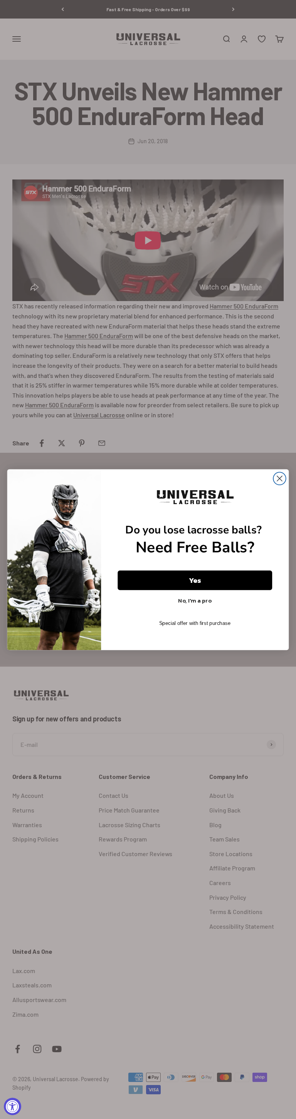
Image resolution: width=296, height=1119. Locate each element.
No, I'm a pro (195, 600)
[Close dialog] (279, 478)
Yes (195, 580)
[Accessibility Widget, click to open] (12, 1106)
